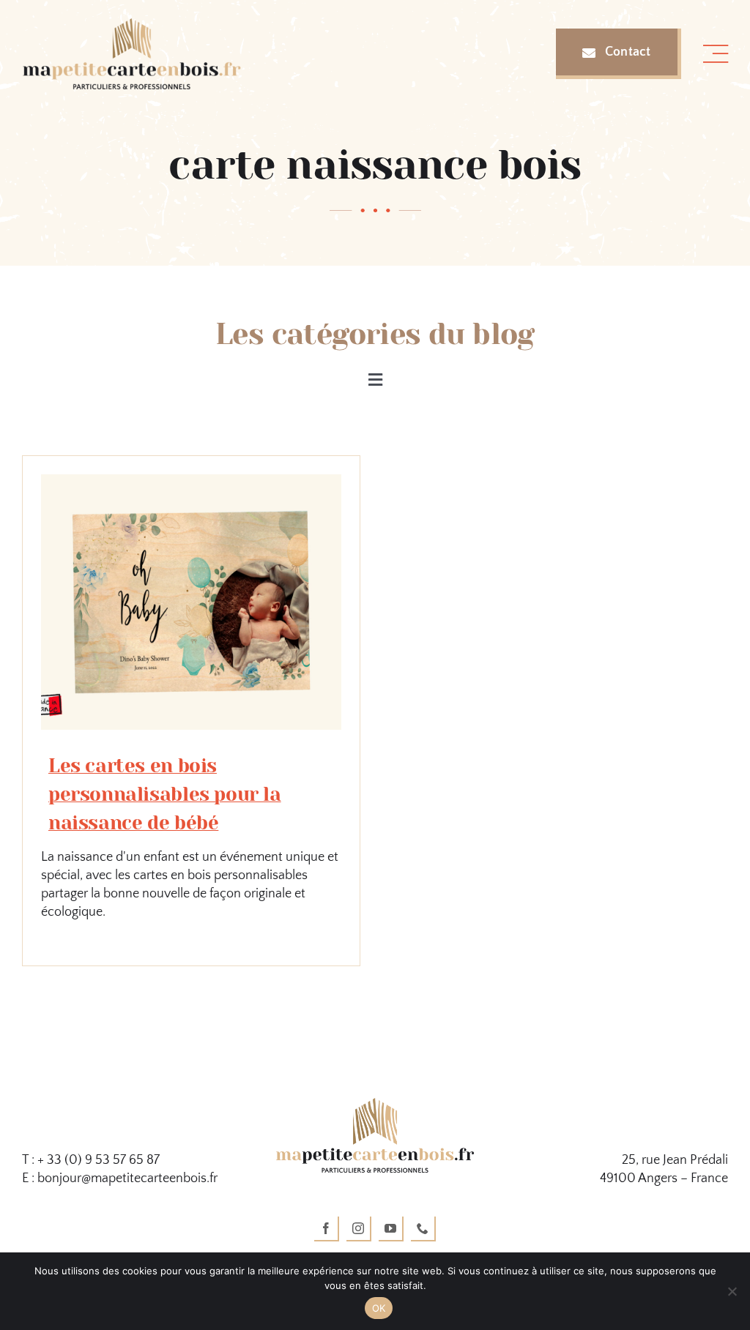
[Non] (731, 1291)
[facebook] (326, 1229)
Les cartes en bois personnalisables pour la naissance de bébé (164, 794)
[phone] (423, 1229)
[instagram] (358, 1229)
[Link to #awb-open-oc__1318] (715, 54)
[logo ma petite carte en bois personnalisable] (132, 25)
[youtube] (391, 1229)
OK (379, 1308)
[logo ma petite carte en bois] (375, 1104)
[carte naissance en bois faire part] (191, 481)
